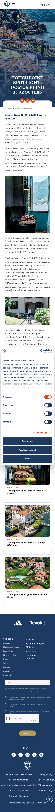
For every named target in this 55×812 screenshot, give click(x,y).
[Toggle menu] (13, 4)
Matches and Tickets (11, 647)
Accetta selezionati (27, 450)
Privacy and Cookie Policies (19, 774)
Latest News (8, 651)
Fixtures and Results (10, 655)
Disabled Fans (8, 675)
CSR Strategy (45, 790)
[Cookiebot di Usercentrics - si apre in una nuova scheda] (40, 351)
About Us (6, 643)
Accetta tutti (27, 441)
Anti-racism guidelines (19, 790)
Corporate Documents (19, 796)
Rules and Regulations (19, 779)
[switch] (48, 405)
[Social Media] (13, 755)
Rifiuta (27, 459)
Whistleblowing (45, 785)
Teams (5, 663)
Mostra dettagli (40, 433)
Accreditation (8, 671)
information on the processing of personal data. (34, 691)
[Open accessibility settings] (49, 799)
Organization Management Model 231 (19, 785)
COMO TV (30, 640)
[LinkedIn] (41, 755)
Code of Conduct (46, 779)
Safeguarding (45, 774)
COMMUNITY (32, 651)
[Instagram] (27, 755)
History (6, 659)
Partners (6, 667)
